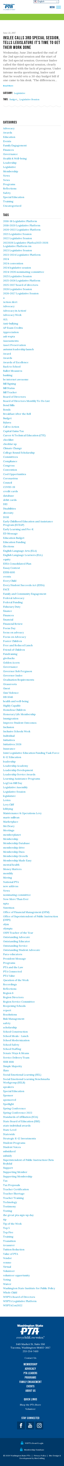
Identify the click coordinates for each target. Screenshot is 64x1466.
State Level (9, 1129)
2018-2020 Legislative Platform (21, 225)
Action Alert (10, 302)
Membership (10, 171)
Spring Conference (14, 1108)
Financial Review (13, 623)
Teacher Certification (16, 1189)
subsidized (9, 1151)
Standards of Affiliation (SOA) (20, 1116)
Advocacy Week (12, 314)
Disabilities (9, 508)
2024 (6, 259)
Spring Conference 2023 (17, 1112)
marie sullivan (11, 817)
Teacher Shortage (14, 1193)
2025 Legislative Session (17, 276)
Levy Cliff (8, 804)
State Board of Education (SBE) (21, 1121)
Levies (7, 800)
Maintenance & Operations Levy (22, 813)
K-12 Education (12, 757)
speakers (8, 1086)
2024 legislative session (17, 267)
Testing (7, 1210)
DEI (5, 504)
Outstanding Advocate (16, 937)
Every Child (9, 580)
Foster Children (12, 641)
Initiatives (9, 740)
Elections (8, 546)
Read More (8, 85)
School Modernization (16, 1040)
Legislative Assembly (15, 787)
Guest (6, 688)
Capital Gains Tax (13, 431)
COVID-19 (9, 487)
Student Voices (12, 1147)
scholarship (10, 1027)
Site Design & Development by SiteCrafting (40, 1456)
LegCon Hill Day (12, 783)
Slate (6, 1070)
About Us (30, 1390)
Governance (10, 154)
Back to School (12, 366)
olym (6, 924)
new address (10, 886)
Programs (9, 184)
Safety (7, 192)
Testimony (9, 1206)
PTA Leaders (30, 1373)
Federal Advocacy (13, 598)
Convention (10, 469)
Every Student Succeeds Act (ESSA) (23, 585)
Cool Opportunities (14, 474)
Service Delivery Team (16, 1057)
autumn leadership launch (18, 349)
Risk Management (13, 1018)
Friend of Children (14, 649)
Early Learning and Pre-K (18, 529)
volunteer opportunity (16, 1275)
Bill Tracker (10, 392)
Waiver (7, 1284)
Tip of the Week (12, 1223)
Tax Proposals (11, 1185)
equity (6, 559)
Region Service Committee (19, 1001)
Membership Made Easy (17, 860)
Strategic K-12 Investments (19, 1138)
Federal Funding (13, 602)
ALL (5, 319)
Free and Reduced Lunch (18, 645)
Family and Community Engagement (24, 593)
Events (7, 141)
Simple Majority (12, 1066)
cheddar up (10, 444)
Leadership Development (18, 770)
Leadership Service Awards (19, 774)
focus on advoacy (13, 632)
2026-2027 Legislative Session (21, 293)
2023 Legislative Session (17, 250)
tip (4, 1219)
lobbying (8, 808)
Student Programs (14, 1142)
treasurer (9, 1245)
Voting (7, 1279)
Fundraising (10, 653)
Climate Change (12, 448)
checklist (8, 439)
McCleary (8, 826)
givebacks (9, 658)
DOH (6, 517)
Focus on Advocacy (14, 636)
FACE (6, 589)
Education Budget (13, 537)
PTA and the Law (13, 967)
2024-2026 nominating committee (23, 271)
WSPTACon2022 (12, 1305)
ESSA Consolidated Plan (17, 563)
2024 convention (13, 263)
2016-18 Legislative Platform (20, 221)
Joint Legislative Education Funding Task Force (31, 752)
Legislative (19, 93)
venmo (7, 1262)
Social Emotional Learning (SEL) (22, 1074)
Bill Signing (9, 383)
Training (8, 201)
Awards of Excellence (15, 362)
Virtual (7, 1266)
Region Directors (13, 997)
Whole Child (10, 1292)
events (7, 576)
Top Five (8, 1232)
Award (7, 353)
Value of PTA (10, 1253)
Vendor (7, 1258)
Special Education (13, 197)
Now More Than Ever (16, 899)
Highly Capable (12, 705)
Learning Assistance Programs (21, 778)
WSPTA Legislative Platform (20, 1301)
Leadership (9, 162)
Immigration (10, 718)
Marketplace (10, 821)
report (7, 1010)
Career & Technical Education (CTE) (24, 435)
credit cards (10, 491)
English (40, 1)
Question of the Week (16, 980)
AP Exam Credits (13, 327)
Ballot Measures (12, 370)
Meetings (8, 830)
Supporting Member (15, 1172)
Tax (5, 1180)
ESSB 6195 (9, 572)
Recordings (10, 984)
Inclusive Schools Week (16, 731)
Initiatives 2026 (12, 744)
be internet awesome (15, 379)
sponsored (9, 1099)
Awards (7, 132)
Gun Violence (11, 692)
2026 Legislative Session (17, 289)
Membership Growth (15, 856)
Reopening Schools (14, 1005)
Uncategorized (12, 205)
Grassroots (10, 684)
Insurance (9, 748)
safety (6, 1023)
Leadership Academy (15, 765)
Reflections (9, 188)
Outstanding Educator (16, 941)
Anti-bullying (10, 323)
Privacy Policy (40, 1455)
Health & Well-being (15, 158)
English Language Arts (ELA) (20, 550)
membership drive (14, 847)
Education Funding (14, 542)
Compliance (10, 461)
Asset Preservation (14, 345)
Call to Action (11, 426)
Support (8, 1167)
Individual (9, 735)
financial (8, 619)
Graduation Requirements (18, 679)
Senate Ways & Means (16, 1053)
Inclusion (8, 727)
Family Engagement (15, 145)
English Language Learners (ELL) (23, 555)
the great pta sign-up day (18, 1215)
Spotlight (8, 1104)
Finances (8, 149)
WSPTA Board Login (34, 1443)
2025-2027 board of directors (20, 284)
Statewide (9, 1134)
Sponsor (8, 1095)
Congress (9, 465)
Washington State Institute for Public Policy (29, 1288)
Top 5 (6, 1227)
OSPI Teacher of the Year (18, 932)
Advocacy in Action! (14, 310)
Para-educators (12, 954)
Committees (10, 456)
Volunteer (9, 1271)
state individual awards (17, 1125)
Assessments (11, 340)
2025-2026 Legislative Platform (21, 280)
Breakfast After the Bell (17, 413)
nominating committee (17, 894)
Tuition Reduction (13, 1249)
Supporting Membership (17, 1176)
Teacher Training (13, 1197)
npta (6, 903)
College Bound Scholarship (19, 452)
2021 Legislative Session (17, 234)
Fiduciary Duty (11, 606)
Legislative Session (29, 99)
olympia (7, 928)
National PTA (11, 882)
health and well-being (16, 701)
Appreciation (11, 332)
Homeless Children (14, 709)
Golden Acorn (11, 662)
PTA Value (9, 975)
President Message (14, 958)
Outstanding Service (15, 945)
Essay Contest (11, 567)
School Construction (15, 1031)
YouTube (30, 1425)
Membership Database (16, 843)
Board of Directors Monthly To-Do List (26, 401)
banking (7, 375)
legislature (9, 795)
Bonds (7, 409)
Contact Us (30, 1358)
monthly (8, 873)
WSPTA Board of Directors (19, 1296)
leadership (9, 761)
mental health (11, 864)
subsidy (7, 1155)
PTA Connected (12, 971)
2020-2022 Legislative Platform (22, 229)
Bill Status (9, 388)
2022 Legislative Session (17, 238)
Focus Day (9, 628)
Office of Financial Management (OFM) (26, 912)
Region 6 (8, 993)
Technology (10, 1202)
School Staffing (12, 1048)
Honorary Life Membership (19, 714)
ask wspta (9, 336)
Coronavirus (10, 478)
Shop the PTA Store (30, 1404)
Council (7, 482)
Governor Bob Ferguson (17, 671)
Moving (7, 877)
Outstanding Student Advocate (21, 950)
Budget (13, 99)
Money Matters (12, 869)
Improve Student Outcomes (20, 722)
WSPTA (9, 7)
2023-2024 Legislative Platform (22, 254)
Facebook (21, 1425)
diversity (8, 512)
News (6, 175)
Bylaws (7, 422)
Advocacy (8, 128)
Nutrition (8, 907)
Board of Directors (14, 396)
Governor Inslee (13, 675)
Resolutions (10, 1014)
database (8, 495)
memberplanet (12, 834)
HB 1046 (8, 697)
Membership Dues (14, 851)
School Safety (11, 1044)
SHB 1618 (8, 1061)
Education (9, 137)
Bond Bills (9, 405)
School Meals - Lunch (15, 1036)
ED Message (10, 533)
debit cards (10, 499)
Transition (9, 1241)
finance (7, 610)
